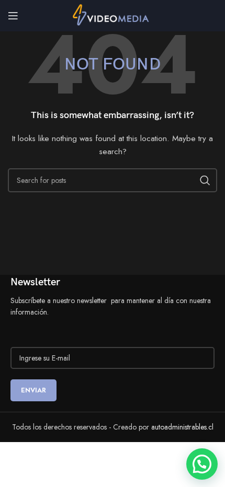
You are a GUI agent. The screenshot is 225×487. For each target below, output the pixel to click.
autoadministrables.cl (182, 427)
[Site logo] (113, 14)
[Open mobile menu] (13, 15)
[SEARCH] (205, 180)
